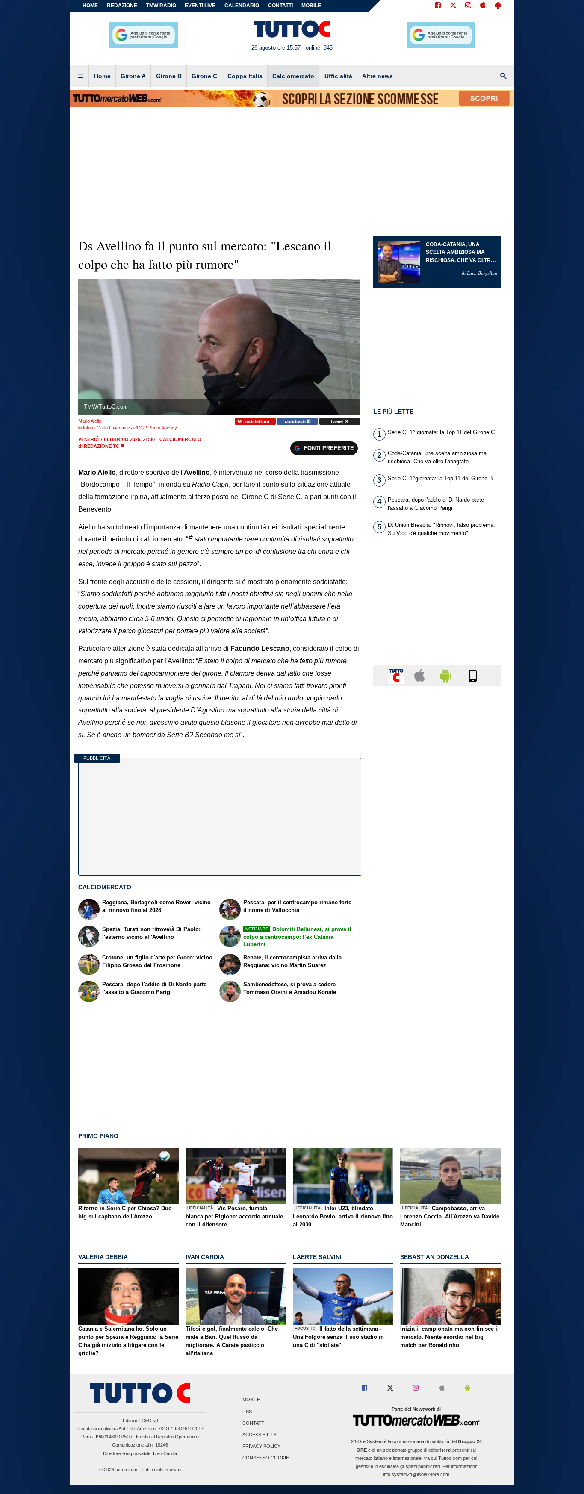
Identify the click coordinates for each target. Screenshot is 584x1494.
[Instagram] (468, 6)
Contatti (253, 1423)
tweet (338, 421)
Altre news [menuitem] (377, 76)
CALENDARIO (241, 5)
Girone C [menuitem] (204, 76)
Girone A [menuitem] (133, 76)
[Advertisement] (437, 1024)
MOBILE (311, 5)
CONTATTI (280, 5)
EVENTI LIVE (200, 5)
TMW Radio (161, 5)
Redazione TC (101, 446)
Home (90, 5)
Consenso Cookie (265, 1458)
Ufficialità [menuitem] (338, 76)
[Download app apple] (483, 6)
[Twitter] (453, 6)
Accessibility (259, 1434)
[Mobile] (473, 675)
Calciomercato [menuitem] (293, 76)
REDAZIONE (122, 5)
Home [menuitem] (102, 76)
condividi (296, 421)
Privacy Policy (261, 1446)
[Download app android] (498, 6)
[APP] (397, 675)
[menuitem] (80, 76)
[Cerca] (503, 76)
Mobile (251, 1400)
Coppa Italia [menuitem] (245, 76)
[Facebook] (437, 6)
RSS (247, 1411)
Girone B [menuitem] (169, 76)
